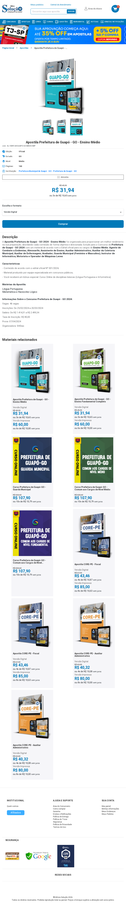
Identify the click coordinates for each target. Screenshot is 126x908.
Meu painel (106, 806)
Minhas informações (110, 809)
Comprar (63, 224)
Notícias (94, 22)
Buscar (71, 11)
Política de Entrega (61, 817)
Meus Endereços (109, 811)
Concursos (11, 22)
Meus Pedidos (108, 814)
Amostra (64, 177)
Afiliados (16, 812)
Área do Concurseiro (61, 806)
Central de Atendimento (60, 5)
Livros (38, 22)
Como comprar (59, 809)
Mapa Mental (78, 22)
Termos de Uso (59, 827)
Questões (63, 22)
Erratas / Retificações (114, 22)
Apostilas (26, 22)
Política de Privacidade (62, 824)
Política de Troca (60, 819)
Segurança (57, 822)
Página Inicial (8, 48)
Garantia (56, 811)
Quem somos (12, 806)
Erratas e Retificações (62, 814)
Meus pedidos (37, 5)
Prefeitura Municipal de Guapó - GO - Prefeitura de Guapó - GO (48, 171)
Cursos (50, 22)
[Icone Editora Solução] (12, 9)
